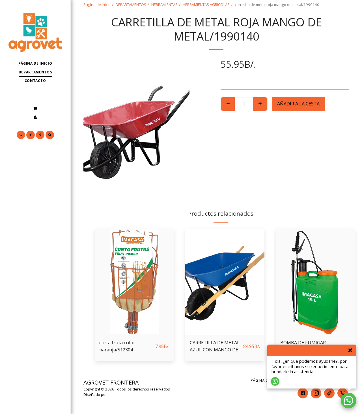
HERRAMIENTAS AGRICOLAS (206, 4)
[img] (134, 282)
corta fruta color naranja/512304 (117, 346)
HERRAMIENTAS (164, 4)
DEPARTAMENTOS (131, 4)
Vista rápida (134, 332)
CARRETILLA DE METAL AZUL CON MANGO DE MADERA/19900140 (215, 346)
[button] (35, 108)
